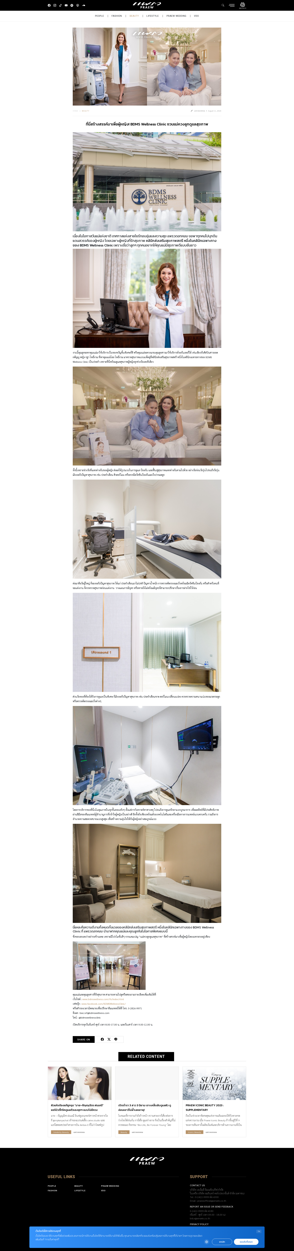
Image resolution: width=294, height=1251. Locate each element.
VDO (196, 16)
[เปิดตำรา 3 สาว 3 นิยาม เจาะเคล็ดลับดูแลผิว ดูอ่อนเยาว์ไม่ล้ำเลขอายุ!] (147, 1083)
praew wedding (176, 16)
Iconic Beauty (194, 1132)
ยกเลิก (222, 1241)
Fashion (117, 16)
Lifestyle (153, 16)
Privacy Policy (199, 1224)
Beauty (134, 16)
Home (75, 111)
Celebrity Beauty (61, 1132)
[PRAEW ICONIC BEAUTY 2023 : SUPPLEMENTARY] (214, 1083)
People (99, 16)
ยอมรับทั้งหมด (246, 1241)
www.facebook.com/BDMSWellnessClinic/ (104, 1003)
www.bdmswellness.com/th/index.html (103, 999)
